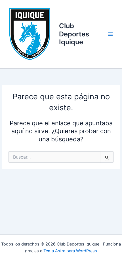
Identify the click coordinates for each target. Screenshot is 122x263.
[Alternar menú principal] (110, 34)
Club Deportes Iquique (74, 34)
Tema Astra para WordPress (70, 250)
